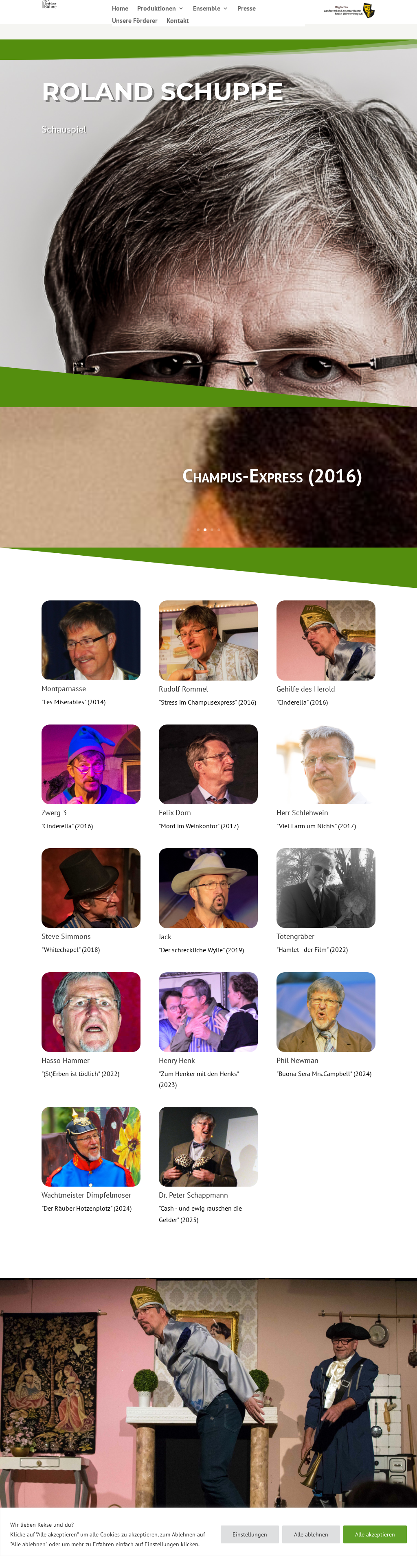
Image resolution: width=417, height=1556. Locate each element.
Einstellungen (250, 1534)
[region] (208, 1532)
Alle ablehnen (311, 1534)
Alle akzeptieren (375, 1534)
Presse (246, 8)
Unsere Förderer (135, 20)
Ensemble (206, 8)
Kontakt (178, 20)
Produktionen (156, 8)
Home (120, 8)
